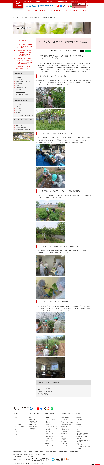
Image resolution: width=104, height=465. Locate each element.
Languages (77, 7)
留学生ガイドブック (65, 445)
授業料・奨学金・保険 (81, 444)
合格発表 (79, 424)
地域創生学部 (33, 419)
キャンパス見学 (80, 429)
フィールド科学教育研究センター (46, 388)
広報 (16, 431)
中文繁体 (23, 456)
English (14, 456)
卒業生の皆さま (50, 1)
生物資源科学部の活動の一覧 (26, 115)
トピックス (17, 433)
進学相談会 (79, 431)
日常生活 (48, 422)
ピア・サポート (49, 421)
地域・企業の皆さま (62, 1)
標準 (84, 4)
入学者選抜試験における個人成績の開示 (83, 441)
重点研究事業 (64, 431)
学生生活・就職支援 (55, 10)
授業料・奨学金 (49, 438)
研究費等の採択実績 (65, 429)
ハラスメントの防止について (52, 426)
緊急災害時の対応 (49, 440)
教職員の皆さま (86, 1)
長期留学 (63, 439)
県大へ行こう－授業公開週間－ (83, 433)
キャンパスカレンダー (50, 435)
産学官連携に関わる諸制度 (67, 422)
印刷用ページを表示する (58, 51)
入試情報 (85, 10)
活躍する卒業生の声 (21, 87)
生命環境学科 (19, 79)
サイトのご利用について (18, 454)
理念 (16, 417)
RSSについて (31, 454)
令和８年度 (18, 104)
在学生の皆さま (38, 1)
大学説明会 (79, 426)
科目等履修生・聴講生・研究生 (83, 446)
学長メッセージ (18, 419)
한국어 (27, 456)
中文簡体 (19, 456)
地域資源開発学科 (20, 77)
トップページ (16, 17)
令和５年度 (18, 110)
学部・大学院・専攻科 (40, 10)
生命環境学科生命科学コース (23, 127)
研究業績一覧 (19, 83)
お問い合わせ (44, 454)
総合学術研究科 (33, 426)
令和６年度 (18, 108)
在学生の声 (18, 89)
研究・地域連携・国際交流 (71, 10)
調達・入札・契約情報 (19, 426)
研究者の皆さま (74, 1)
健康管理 (48, 429)
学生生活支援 (48, 441)
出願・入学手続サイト (81, 422)
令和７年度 (18, 106)
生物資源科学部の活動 (20, 100)
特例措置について (80, 438)
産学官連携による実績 (66, 424)
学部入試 (79, 417)
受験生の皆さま (27, 1)
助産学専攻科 (33, 429)
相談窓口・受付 (64, 426)
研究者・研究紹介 (65, 417)
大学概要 (28, 10)
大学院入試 (79, 421)
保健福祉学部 (33, 422)
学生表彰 (48, 431)
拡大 (80, 4)
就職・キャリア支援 (81, 443)
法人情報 (16, 429)
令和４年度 (18, 112)
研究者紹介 (63, 428)
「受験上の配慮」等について (83, 436)
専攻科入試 (79, 419)
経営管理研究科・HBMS (35, 428)
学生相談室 (48, 424)
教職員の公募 (17, 427)
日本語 (31, 456)
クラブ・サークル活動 (50, 419)
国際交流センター (65, 438)
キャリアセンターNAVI (50, 445)
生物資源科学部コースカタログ (23, 81)
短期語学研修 (64, 441)
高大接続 (18, 85)
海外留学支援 (64, 443)
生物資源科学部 (25, 17)
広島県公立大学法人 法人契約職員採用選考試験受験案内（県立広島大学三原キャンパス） (24, 46)
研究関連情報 (64, 419)
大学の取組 (17, 422)
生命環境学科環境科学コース (23, 129)
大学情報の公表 (18, 424)
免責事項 (26, 454)
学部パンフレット (20, 92)
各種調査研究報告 (49, 433)
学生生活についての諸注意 (51, 428)
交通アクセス (38, 454)
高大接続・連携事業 (81, 434)
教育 (16, 434)
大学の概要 (17, 421)
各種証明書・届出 (49, 436)
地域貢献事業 (64, 433)
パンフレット (80, 448)
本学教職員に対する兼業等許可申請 (67, 435)
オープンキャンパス (81, 427)
